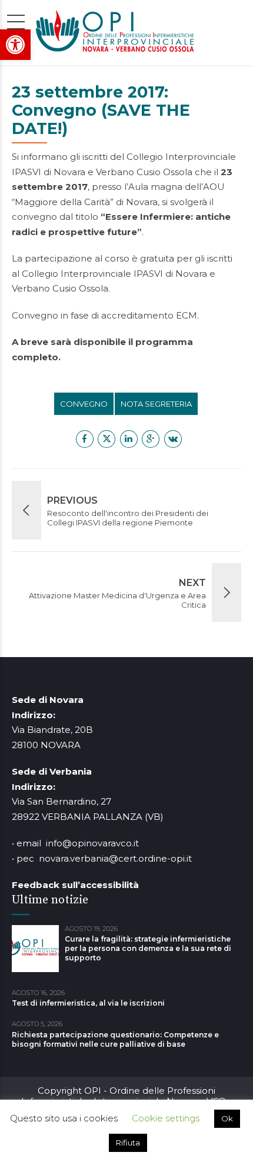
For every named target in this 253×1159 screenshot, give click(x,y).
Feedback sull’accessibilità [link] (75, 884)
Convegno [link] (84, 403)
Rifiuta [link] (128, 1142)
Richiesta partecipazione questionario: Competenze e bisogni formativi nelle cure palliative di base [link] (115, 1039)
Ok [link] (227, 1118)
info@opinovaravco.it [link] (92, 843)
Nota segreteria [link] (156, 403)
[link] (15, 44)
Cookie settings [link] (165, 1118)
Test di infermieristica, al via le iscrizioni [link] (88, 1003)
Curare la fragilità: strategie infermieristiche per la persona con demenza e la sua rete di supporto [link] (148, 948)
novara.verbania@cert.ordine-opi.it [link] (115, 858)
